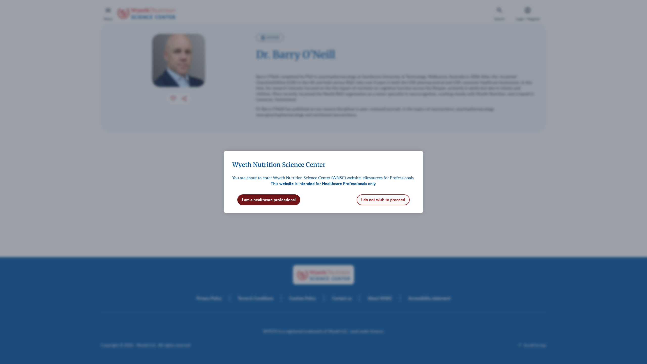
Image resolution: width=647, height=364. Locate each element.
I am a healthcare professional (269, 199)
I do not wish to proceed (383, 199)
